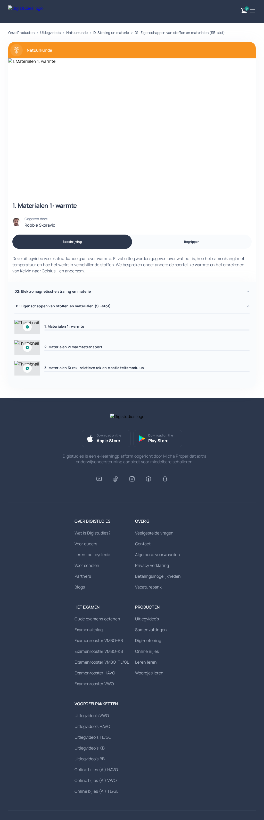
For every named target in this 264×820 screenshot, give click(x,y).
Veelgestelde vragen (154, 533)
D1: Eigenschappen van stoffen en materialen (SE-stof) (180, 32)
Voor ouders (86, 544)
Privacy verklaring (152, 565)
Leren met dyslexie (92, 554)
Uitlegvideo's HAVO (92, 726)
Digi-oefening (148, 640)
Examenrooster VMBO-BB (99, 640)
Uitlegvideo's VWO (92, 715)
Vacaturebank (148, 587)
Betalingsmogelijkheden (158, 576)
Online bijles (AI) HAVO (96, 769)
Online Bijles (147, 651)
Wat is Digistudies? (92, 533)
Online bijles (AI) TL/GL (96, 791)
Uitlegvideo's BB (90, 759)
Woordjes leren (149, 673)
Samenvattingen (151, 629)
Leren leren (146, 662)
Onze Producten (21, 32)
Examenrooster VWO (94, 684)
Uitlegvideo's (50, 32)
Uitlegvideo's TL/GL (93, 737)
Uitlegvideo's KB (90, 748)
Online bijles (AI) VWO (96, 780)
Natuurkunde (76, 32)
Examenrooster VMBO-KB (99, 651)
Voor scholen (87, 565)
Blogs (80, 587)
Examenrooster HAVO (95, 673)
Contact (143, 544)
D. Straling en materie (111, 32)
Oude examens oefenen (97, 619)
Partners (83, 576)
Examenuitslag (89, 629)
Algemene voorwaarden (157, 554)
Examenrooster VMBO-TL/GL (102, 662)
